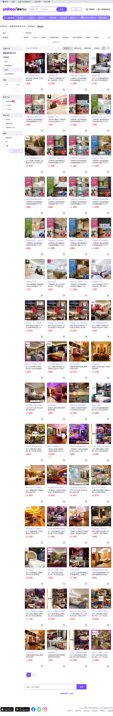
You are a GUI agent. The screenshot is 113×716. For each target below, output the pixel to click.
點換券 (20, 17)
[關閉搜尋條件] (37, 9)
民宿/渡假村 (8, 65)
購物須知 (87, 711)
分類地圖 (110, 711)
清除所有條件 (16, 151)
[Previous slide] (26, 63)
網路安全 (95, 711)
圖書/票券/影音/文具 (9, 53)
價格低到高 (77, 48)
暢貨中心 (42, 17)
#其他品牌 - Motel (66, 693)
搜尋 (81, 687)
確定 (17, 90)
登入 (76, 9)
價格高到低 (87, 48)
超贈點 (104, 17)
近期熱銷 (97, 48)
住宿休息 (6, 57)
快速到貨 (52, 17)
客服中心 (70, 711)
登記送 (31, 17)
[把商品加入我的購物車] (42, 89)
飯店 (6, 61)
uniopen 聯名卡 (90, 17)
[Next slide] (43, 63)
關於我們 (78, 711)
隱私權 (102, 711)
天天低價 (63, 17)
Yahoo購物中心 (15, 9)
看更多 (72, 17)
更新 (111, 708)
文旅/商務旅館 (9, 74)
